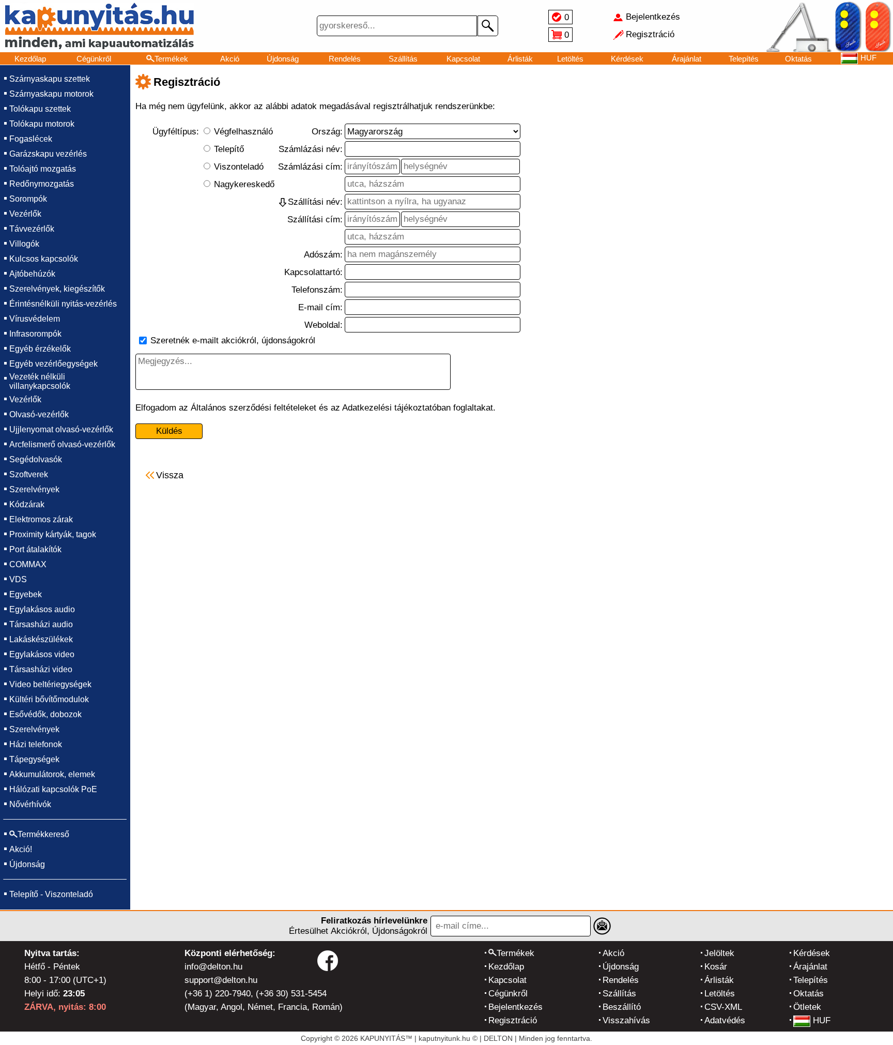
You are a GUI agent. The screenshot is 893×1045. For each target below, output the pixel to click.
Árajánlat (686, 58)
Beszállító (622, 1007)
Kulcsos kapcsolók (43, 258)
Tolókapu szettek (40, 108)
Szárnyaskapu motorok (51, 93)
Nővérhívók (30, 804)
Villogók (24, 243)
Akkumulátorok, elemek (52, 774)
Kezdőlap (30, 58)
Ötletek (807, 1007)
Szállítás (403, 58)
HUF (821, 1020)
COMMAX (28, 564)
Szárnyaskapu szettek (49, 78)
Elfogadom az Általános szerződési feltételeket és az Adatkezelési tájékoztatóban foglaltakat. (315, 408)
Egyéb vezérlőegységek (53, 363)
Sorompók (28, 198)
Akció (229, 58)
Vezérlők (25, 213)
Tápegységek (34, 759)
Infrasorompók (35, 333)
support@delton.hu (220, 980)
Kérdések (627, 58)
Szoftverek (28, 474)
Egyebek (25, 594)
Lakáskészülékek (41, 639)
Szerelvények (34, 489)
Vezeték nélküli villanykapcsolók (39, 381)
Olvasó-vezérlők (39, 414)
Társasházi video (40, 669)
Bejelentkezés (515, 1007)
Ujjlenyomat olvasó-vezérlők (61, 429)
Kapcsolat (463, 58)
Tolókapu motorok (41, 123)
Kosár (715, 967)
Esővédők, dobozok (45, 714)
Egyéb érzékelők (40, 348)
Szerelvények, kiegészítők (57, 288)
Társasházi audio (41, 624)
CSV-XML (723, 1007)
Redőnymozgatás (41, 183)
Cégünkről (93, 58)
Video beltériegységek (50, 684)
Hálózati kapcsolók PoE (53, 789)
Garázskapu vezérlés (48, 153)
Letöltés (570, 58)
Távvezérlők (31, 228)
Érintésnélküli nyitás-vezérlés (63, 303)
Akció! (20, 849)
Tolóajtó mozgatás (42, 168)
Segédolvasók (35, 459)
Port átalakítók (35, 549)
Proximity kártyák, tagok (52, 534)
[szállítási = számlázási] (283, 202)
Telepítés (744, 58)
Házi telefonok (35, 744)
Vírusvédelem (34, 318)
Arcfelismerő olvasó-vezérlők (62, 444)
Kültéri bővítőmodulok (49, 699)
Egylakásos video (41, 654)
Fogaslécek (30, 138)
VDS (18, 579)
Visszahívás (626, 1020)
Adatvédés (724, 1020)
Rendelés (345, 58)
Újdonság (283, 58)
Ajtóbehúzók (32, 273)
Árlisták (520, 58)
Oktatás (798, 58)
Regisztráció (512, 1020)
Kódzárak (26, 504)
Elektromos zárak (41, 519)
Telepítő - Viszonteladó (51, 894)
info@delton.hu (213, 967)
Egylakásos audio (42, 609)
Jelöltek (719, 953)
